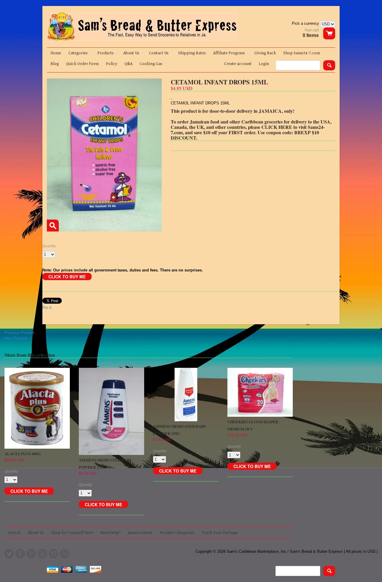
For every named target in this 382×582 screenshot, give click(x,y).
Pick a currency (306, 23)
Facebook (20, 553)
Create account (238, 63)
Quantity (49, 246)
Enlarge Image (53, 225)
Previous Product (19, 333)
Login (264, 63)
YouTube (42, 553)
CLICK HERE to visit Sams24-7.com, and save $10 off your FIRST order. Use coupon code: (248, 129)
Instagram (53, 553)
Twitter (9, 553)
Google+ (31, 553)
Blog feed (64, 553)
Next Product (15, 338)
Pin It (47, 307)
